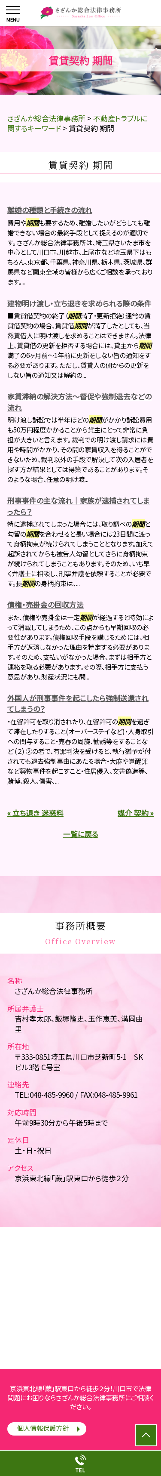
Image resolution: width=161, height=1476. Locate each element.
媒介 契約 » (136, 812)
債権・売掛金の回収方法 (45, 604)
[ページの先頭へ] (146, 1435)
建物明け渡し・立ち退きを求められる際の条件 (79, 303)
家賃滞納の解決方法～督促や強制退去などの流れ (79, 402)
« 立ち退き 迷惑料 (35, 812)
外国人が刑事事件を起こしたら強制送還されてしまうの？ (78, 703)
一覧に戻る (80, 833)
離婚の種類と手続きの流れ (49, 209)
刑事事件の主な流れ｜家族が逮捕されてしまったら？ (78, 506)
